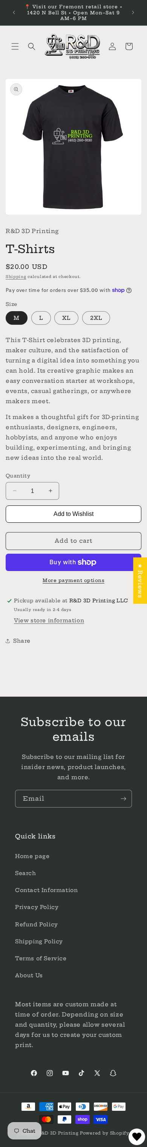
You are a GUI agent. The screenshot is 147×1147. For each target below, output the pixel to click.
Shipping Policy (39, 941)
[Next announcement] (133, 12)
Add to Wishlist (73, 514)
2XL (96, 318)
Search (25, 873)
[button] (15, 46)
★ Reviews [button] (140, 580)
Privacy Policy (36, 907)
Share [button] (22, 640)
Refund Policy (36, 924)
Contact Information (46, 890)
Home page (32, 856)
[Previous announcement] (14, 12)
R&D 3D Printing (58, 1133)
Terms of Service (41, 958)
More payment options (73, 580)
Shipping (16, 276)
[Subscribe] (123, 799)
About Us (29, 975)
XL (66, 318)
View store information (49, 620)
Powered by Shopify (104, 1133)
